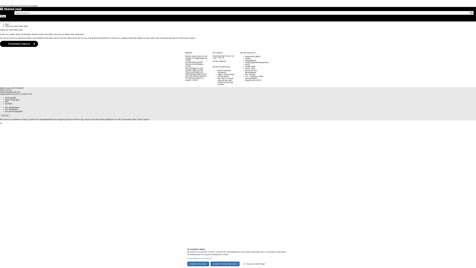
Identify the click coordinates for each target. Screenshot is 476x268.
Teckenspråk (10, 98)
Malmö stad (224, 71)
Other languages (12, 100)
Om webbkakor (11, 109)
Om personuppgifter (14, 111)
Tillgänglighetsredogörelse (257, 62)
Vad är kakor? (143, 119)
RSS (6, 102)
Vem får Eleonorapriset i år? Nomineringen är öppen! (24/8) (196, 78)
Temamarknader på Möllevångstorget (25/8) (195, 73)
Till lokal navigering (9, 6)
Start (7, 24)
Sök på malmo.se (4, 13)
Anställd (8, 104)
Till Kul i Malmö (219, 61)
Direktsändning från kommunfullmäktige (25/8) (194, 64)
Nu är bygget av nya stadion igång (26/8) (194, 69)
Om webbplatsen (12, 107)
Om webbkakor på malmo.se (199, 258)
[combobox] (242, 13)
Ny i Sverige (250, 74)
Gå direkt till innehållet (28, 6)
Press (251, 70)
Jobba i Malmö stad (226, 75)
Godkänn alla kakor (198, 264)
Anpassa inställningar (255, 264)
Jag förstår (5, 115)
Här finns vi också (226, 81)
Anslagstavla (250, 60)
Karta (247, 64)
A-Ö (254, 78)
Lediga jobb (250, 66)
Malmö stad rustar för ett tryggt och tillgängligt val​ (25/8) (196, 58)
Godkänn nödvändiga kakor (225, 264)
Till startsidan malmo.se (19, 44)
